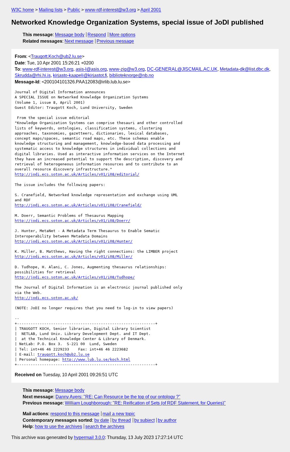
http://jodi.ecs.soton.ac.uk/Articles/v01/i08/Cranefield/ (78, 205)
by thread (121, 420)
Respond (97, 34)
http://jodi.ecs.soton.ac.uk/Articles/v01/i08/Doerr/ (72, 221)
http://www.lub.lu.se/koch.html (96, 359)
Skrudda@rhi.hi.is (33, 75)
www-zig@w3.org (127, 69)
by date (101, 420)
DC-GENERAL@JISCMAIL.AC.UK (182, 69)
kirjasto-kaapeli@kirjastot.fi (80, 75)
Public (73, 9)
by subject (144, 420)
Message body (69, 34)
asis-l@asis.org (91, 69)
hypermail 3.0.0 (89, 437)
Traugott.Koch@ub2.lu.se (56, 56)
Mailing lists (51, 9)
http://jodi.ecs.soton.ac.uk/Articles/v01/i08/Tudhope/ (75, 277)
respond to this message (74, 413)
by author (167, 420)
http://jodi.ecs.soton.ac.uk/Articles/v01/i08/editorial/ (77, 174)
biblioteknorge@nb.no (131, 75)
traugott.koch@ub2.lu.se (63, 354)
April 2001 (150, 9)
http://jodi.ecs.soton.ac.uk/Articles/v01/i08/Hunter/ (74, 241)
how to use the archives (58, 426)
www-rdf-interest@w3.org (110, 9)
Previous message (115, 41)
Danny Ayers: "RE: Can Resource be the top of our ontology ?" (118, 396)
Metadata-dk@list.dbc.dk (244, 69)
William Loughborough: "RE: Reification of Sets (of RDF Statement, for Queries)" (145, 403)
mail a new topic (119, 413)
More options (122, 34)
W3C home (22, 9)
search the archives (104, 426)
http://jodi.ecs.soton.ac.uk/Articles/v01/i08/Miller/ (74, 256)
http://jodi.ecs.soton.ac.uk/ (46, 298)
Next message (79, 41)
